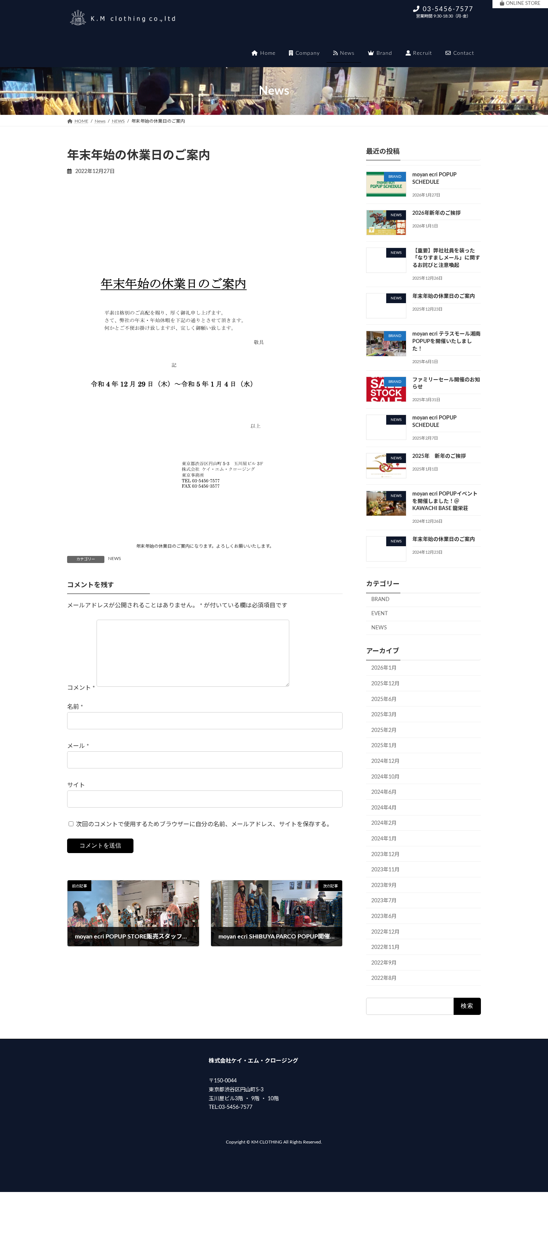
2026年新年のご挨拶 (436, 213)
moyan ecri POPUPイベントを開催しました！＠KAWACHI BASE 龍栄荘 (445, 501)
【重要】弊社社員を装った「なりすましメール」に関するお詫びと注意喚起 (446, 258)
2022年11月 (385, 947)
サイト (76, 785)
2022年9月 (384, 963)
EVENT (379, 613)
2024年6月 (384, 792)
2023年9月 (384, 885)
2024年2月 (384, 823)
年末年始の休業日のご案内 (443, 296)
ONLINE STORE (523, 3)
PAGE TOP (528, 1210)
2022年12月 (385, 932)
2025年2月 (384, 730)
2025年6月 (384, 699)
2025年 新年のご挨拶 (439, 456)
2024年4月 (384, 808)
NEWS (114, 558)
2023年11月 (385, 869)
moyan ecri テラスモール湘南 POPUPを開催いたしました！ (446, 341)
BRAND (380, 599)
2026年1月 (384, 668)
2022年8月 (384, 978)
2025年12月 (385, 683)
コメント (81, 688)
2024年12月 (385, 761)
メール (78, 746)
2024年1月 (384, 839)
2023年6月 (384, 916)
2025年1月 (384, 745)
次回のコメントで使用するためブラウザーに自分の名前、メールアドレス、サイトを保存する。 (204, 824)
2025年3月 (384, 714)
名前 (75, 707)
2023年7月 (384, 900)
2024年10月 (385, 777)
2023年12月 (385, 854)
